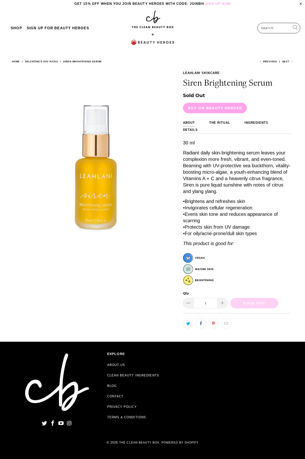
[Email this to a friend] (226, 323)
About (189, 122)
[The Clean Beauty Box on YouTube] (61, 423)
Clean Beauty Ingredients (133, 375)
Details (190, 130)
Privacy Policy (122, 407)
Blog (112, 386)
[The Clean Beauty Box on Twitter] (44, 423)
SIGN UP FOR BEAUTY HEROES (58, 28)
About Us (116, 365)
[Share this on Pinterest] (213, 323)
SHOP (16, 28)
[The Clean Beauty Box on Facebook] (52, 423)
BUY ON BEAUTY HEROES (215, 108)
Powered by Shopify (180, 442)
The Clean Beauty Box (139, 442)
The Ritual (219, 122)
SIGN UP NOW (218, 3)
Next (286, 61)
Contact (115, 396)
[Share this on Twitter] (188, 323)
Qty (186, 293)
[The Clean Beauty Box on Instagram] (69, 423)
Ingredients (256, 122)
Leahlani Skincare (201, 73)
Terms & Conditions (126, 417)
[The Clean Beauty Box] (152, 28)
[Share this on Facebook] (201, 323)
